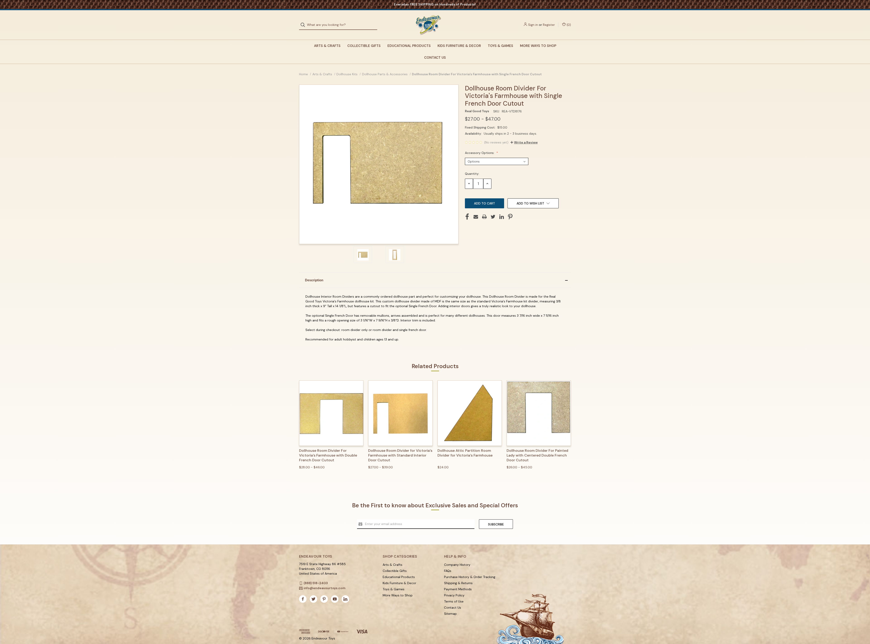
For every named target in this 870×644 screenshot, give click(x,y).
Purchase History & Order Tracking (469, 577)
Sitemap (450, 614)
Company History (457, 565)
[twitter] (313, 599)
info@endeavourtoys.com (325, 588)
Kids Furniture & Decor (459, 46)
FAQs (447, 571)
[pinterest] (324, 599)
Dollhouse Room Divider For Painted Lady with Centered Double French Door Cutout (537, 455)
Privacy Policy (454, 595)
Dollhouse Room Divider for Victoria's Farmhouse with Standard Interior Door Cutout (400, 455)
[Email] (476, 217)
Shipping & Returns (458, 583)
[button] (435, 280)
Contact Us (435, 57)
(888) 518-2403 (316, 583)
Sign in (533, 25)
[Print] (484, 217)
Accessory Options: (480, 153)
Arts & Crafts (327, 46)
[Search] (304, 25)
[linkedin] (345, 599)
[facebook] (303, 599)
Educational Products (409, 46)
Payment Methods (458, 589)
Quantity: (472, 174)
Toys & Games (500, 46)
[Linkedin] (501, 217)
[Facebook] (467, 217)
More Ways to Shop (538, 46)
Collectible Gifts (364, 46)
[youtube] (335, 599)
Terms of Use (454, 601)
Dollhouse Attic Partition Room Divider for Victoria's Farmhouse (465, 453)
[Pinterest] (510, 217)
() (568, 25)
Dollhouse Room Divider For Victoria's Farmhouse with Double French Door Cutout (328, 455)
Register (549, 25)
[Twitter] (493, 217)
